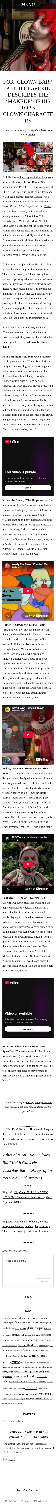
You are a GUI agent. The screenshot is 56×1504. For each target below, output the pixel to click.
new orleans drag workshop (36, 1362)
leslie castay (15, 1356)
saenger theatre (33, 1382)
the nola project (17, 1393)
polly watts (45, 1371)
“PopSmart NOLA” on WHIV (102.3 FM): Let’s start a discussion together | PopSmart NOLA (27, 1197)
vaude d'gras (29, 1399)
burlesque (36, 1328)
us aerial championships (16, 1399)
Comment (43, 1281)
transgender (34, 1394)
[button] (19, 153)
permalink (28, 1111)
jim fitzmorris (25, 1350)
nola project (11, 1107)
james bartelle (14, 1350)
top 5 (28, 1394)
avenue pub (42, 1318)
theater (31, 134)
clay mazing (7, 1340)
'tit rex (4, 1318)
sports (10, 1388)
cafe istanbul (6, 1335)
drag (30, 1339)
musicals (23, 1362)
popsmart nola (7, 1377)
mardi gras (39, 1355)
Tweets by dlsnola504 (13, 1421)
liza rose (28, 1356)
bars (25, 1323)
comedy (30, 1102)
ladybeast (6, 1356)
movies (6, 1362)
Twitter (29, 1414)
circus (36, 1334)
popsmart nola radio (24, 1376)
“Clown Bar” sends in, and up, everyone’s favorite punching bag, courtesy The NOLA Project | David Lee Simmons (26, 1226)
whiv (46, 1398)
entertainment (12, 1346)
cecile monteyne (26, 1335)
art (34, 1318)
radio (5, 1381)
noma (49, 1367)
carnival (15, 1334)
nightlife (42, 1367)
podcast (34, 1371)
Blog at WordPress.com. (28, 1490)
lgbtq (22, 1356)
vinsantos (39, 1399)
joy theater (36, 1350)
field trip (32, 1345)
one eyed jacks (9, 1371)
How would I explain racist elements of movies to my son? (41, 1134)
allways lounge (26, 1318)
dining (25, 1340)
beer (29, 1322)
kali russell (44, 1350)
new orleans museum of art (26, 1367)
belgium (47, 1322)
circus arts (45, 1334)
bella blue (8, 1328)
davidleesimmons (44, 130)
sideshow (42, 1382)
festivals (22, 1345)
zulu (20, 1403)
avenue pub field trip (13, 1322)
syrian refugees (19, 1388)
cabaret (47, 1328)
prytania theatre (42, 1377)
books (17, 1329)
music (15, 1362)
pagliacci (23, 1107)
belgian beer (37, 1322)
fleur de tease (43, 1346)
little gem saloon (43, 1102)
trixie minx (45, 1393)
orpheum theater (23, 1371)
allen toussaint (13, 1318)
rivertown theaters (18, 1381)
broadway (24, 1329)
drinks (36, 1340)
